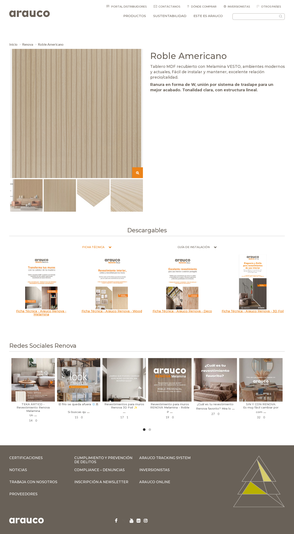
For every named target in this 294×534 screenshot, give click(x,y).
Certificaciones (26, 458)
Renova (27, 44)
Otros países (270, 6)
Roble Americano (50, 44)
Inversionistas (239, 6)
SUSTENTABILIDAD (169, 16)
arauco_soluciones (32, 361)
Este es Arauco (208, 16)
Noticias (18, 470)
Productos (134, 16)
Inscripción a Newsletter (101, 482)
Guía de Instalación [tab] (194, 247)
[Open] (33, 380)
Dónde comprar (203, 6)
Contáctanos (169, 6)
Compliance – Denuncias (99, 470)
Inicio (13, 44)
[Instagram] (53, 400)
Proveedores (23, 494)
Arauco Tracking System (165, 458)
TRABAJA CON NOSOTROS (33, 482)
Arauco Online (154, 482)
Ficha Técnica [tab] (93, 247)
